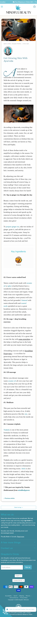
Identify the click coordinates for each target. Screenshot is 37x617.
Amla (23, 469)
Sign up (27, 567)
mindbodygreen (24, 490)
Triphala (7, 430)
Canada (17, 580)
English (18, 576)
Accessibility (8, 596)
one (26, 414)
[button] (20, 609)
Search (15, 596)
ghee (9, 286)
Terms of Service (14, 597)
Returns (28, 596)
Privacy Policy (23, 597)
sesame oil (12, 381)
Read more (20, 536)
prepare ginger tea (12, 227)
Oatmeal (24, 300)
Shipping (21, 596)
